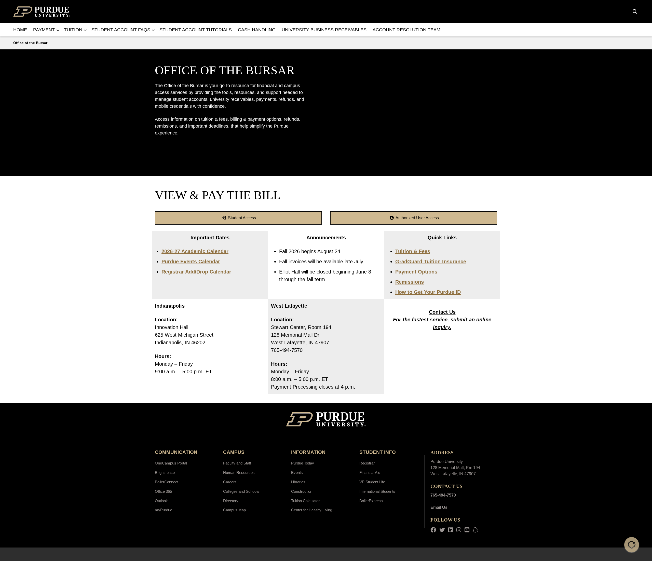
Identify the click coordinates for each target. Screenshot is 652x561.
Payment (44, 29)
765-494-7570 (443, 495)
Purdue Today (302, 463)
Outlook (161, 501)
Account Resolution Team (406, 29)
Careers (230, 482)
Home (20, 29)
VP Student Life (372, 482)
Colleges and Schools (241, 491)
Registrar (367, 463)
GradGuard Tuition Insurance (430, 261)
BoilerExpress (371, 501)
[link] (238, 218)
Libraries (298, 482)
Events (297, 472)
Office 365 (163, 491)
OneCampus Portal (171, 463)
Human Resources (239, 472)
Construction (301, 491)
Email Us (438, 507)
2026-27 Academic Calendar (194, 251)
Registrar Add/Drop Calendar (196, 272)
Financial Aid (369, 472)
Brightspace (165, 472)
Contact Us (442, 312)
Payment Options (416, 272)
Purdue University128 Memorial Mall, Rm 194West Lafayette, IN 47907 (455, 467)
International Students (377, 491)
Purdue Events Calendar (190, 261)
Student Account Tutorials (195, 29)
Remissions (409, 282)
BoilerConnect (166, 482)
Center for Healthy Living (311, 510)
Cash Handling (257, 29)
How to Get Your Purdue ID (428, 292)
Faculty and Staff (237, 463)
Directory (230, 501)
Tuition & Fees (412, 251)
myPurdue (163, 510)
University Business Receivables (324, 29)
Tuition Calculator (305, 501)
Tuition (73, 29)
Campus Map (234, 510)
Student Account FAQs (120, 29)
